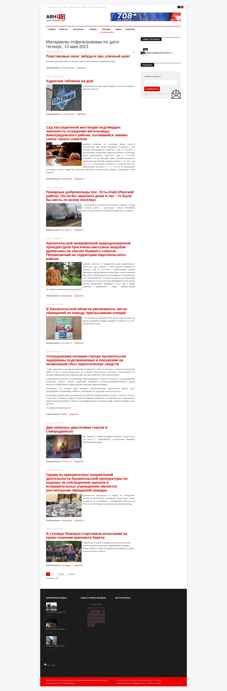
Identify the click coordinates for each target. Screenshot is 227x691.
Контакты (92, 7)
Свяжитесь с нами (153, 683)
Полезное (130, 29)
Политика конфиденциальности (141, 680)
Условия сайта (122, 680)
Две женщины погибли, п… (56, 629)
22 (91, 621)
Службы (93, 29)
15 (91, 618)
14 (88, 618)
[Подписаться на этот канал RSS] (134, 52)
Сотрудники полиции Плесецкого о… (157, 53)
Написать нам (74, 7)
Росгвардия (66, 565)
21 (88, 621)
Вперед (61, 574)
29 (91, 625)
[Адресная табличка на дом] (64, 97)
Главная (52, 29)
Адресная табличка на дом (69, 81)
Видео (119, 29)
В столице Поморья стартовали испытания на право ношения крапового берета (86, 535)
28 (88, 625)
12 (101, 615)
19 (101, 618)
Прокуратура (67, 179)
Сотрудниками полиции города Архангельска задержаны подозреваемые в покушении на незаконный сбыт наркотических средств (86, 360)
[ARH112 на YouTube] (146, 16)
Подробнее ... (82, 68)
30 (94, 625)
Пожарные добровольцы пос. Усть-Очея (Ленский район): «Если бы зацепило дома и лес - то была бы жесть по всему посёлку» (90, 196)
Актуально (78, 29)
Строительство (68, 68)
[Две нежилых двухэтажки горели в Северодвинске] (64, 446)
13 (104, 615)
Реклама (83, 7)
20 (104, 618)
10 (96, 615)
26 (101, 621)
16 (94, 618)
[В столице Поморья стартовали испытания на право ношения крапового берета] (64, 551)
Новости (63, 29)
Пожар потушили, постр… (56, 646)
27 (104, 621)
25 (99, 621)
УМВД (64, 414)
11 (99, 615)
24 (96, 621)
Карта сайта (101, 7)
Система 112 (67, 230)
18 (99, 618)
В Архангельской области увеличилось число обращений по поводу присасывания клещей (86, 311)
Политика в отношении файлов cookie (131, 683)
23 (94, 621)
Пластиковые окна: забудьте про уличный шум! (88, 56)
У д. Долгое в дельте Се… (56, 612)
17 (96, 618)
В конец (71, 574)
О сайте (64, 7)
